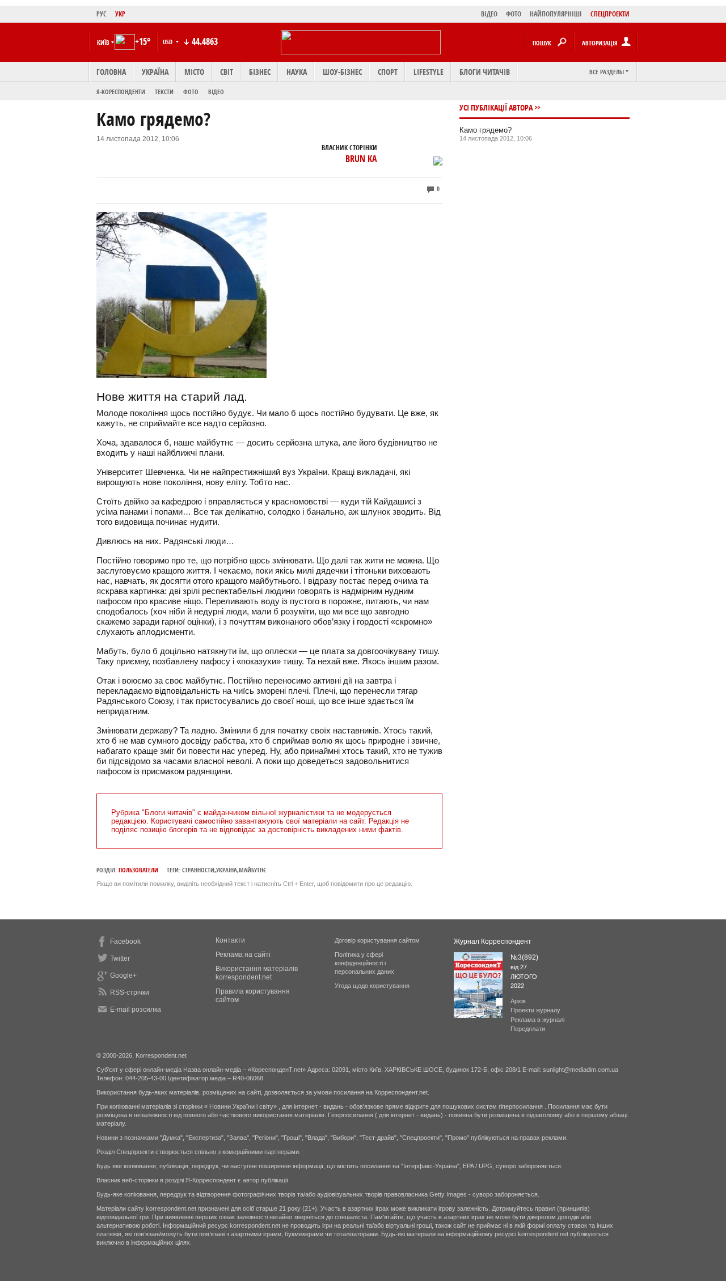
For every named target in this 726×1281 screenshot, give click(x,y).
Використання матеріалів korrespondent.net (257, 973)
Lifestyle (428, 71)
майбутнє (252, 870)
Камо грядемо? (485, 130)
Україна (155, 71)
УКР (120, 14)
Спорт (388, 71)
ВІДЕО (489, 14)
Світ (226, 71)
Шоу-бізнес (342, 71)
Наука (296, 71)
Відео (216, 91)
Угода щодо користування (372, 985)
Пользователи (138, 870)
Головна (111, 71)
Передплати (527, 1028)
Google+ (123, 975)
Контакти (230, 940)
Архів (518, 1001)
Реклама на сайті (243, 954)
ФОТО (513, 14)
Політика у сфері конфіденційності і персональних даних (364, 963)
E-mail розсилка (135, 1009)
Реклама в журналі (537, 1019)
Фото (191, 91)
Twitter (120, 958)
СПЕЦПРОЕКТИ (610, 14)
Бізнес (260, 71)
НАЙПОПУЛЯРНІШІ (556, 14)
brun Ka (361, 158)
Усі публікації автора (496, 107)
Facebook (125, 941)
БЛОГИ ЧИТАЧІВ (484, 71)
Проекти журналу (535, 1010)
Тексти (164, 91)
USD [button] (168, 41)
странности (198, 870)
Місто (194, 71)
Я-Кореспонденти (120, 91)
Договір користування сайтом (377, 940)
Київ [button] (103, 42)
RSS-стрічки (129, 992)
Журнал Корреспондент (492, 941)
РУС (101, 14)
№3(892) (524, 957)
